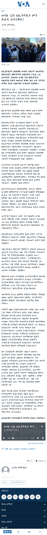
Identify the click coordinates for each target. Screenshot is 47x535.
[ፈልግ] (40, 532)
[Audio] (18, 532)
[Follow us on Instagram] (15, 497)
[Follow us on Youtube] (9, 497)
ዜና (3, 11)
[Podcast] (32, 497)
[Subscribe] (38, 497)
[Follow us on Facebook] (4, 497)
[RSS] (26, 497)
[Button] (42, 34)
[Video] (29, 532)
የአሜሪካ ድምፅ (13, 430)
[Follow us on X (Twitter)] (21, 497)
